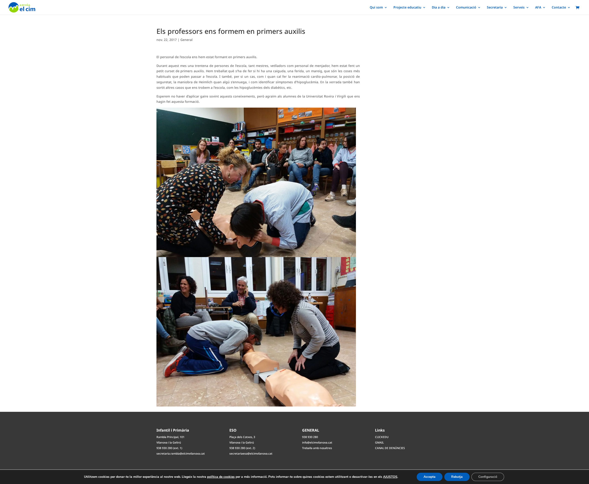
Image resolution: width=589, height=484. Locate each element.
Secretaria (495, 7)
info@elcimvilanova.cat (317, 442)
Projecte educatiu (407, 7)
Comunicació (466, 7)
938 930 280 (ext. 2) (242, 448)
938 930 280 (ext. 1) (169, 448)
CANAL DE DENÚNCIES (390, 448)
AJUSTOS (390, 477)
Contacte (559, 7)
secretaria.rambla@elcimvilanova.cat (180, 453)
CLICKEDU (382, 437)
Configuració (487, 477)
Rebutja (457, 477)
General (186, 39)
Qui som (376, 7)
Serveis (519, 7)
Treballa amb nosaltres (317, 448)
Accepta (430, 477)
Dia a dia (438, 7)
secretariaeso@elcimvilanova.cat (250, 453)
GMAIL (379, 442)
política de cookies (221, 477)
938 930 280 (310, 437)
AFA (538, 7)
